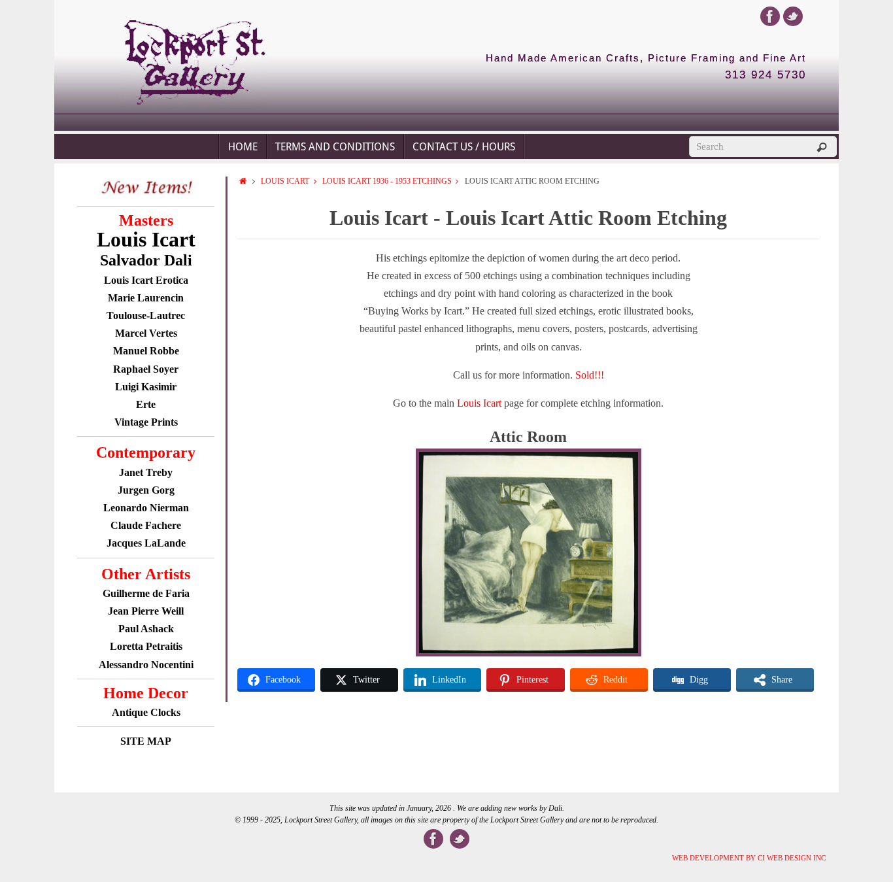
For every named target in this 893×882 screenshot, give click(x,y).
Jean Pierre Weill (146, 611)
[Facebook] (770, 16)
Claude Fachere (145, 525)
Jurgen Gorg (146, 490)
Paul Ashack (146, 628)
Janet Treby (146, 472)
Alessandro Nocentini (146, 664)
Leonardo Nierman (146, 507)
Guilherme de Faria (146, 593)
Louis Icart (285, 181)
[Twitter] (793, 16)
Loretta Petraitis (146, 646)
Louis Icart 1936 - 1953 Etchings (387, 181)
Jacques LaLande (146, 543)
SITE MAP (145, 741)
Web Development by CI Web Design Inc (749, 858)
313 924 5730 (765, 75)
